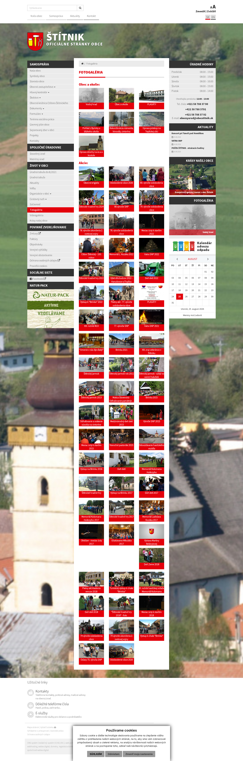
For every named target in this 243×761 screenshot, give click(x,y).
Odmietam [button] (114, 754)
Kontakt (91, 16)
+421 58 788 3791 (195, 109)
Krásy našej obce (38, 220)
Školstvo (34, 97)
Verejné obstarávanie (41, 255)
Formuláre (35, 113)
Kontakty (34, 140)
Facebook (37, 278)
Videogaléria (36, 215)
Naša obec (36, 16)
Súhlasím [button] (96, 754)
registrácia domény (67, 746)
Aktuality (75, 16)
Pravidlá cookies (38, 266)
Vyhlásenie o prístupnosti (38, 730)
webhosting (32, 746)
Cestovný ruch (37, 199)
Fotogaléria (36, 209)
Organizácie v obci (40, 193)
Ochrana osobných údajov (44, 260)
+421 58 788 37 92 (195, 114)
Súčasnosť (35, 204)
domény (54, 746)
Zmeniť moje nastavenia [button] (139, 754)
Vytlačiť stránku (47, 727)
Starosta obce (37, 81)
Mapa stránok (33, 727)
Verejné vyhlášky (38, 249)
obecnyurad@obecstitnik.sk (196, 118)
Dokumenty (36, 108)
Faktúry (34, 239)
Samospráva (56, 16)
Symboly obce (37, 76)
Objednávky (36, 244)
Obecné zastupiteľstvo (42, 86)
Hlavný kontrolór (39, 92)
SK (207, 17)
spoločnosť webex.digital (38, 750)
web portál (70, 742)
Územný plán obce (39, 124)
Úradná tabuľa (37, 177)
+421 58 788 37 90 (197, 104)
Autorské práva (56, 730)
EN (213, 17)
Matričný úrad (37, 159)
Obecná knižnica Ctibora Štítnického (49, 103)
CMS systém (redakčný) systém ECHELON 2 (45, 742)
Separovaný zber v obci (42, 130)
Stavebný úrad (37, 153)
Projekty (34, 135)
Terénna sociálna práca (42, 119)
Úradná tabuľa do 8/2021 (43, 172)
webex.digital (44, 746)
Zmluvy (34, 233)
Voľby (33, 188)
